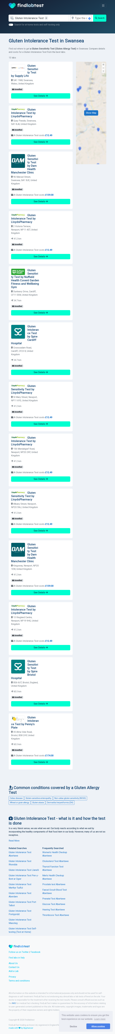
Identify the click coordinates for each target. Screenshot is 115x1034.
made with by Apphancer (21, 1028)
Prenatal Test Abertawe (53, 898)
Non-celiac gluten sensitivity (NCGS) (70, 798)
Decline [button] (73, 1026)
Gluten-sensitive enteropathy (38, 798)
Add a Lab (14, 971)
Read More (14, 840)
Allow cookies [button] (98, 1026)
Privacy (12, 976)
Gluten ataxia (38, 802)
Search (100, 18)
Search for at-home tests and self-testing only (37, 24)
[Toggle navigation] (103, 6)
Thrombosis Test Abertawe (55, 915)
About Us (13, 963)
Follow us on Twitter (19, 952)
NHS (14, 1003)
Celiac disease (16, 798)
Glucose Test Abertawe (53, 904)
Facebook (35, 952)
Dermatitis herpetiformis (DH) (60, 802)
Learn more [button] (99, 1019)
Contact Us (14, 967)
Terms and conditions (19, 980)
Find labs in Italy (17, 957)
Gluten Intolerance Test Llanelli (24, 870)
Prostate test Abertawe (53, 884)
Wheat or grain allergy (19, 802)
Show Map (91, 113)
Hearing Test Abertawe (53, 909)
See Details (40, 96)
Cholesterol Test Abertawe (55, 861)
